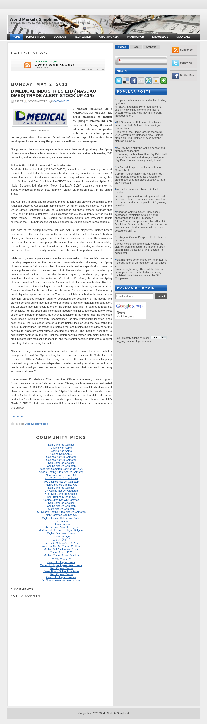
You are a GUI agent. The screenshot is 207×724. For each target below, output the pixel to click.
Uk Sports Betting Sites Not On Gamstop (61, 511)
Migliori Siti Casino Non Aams (61, 549)
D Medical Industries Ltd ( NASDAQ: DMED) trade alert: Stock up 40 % (54, 93)
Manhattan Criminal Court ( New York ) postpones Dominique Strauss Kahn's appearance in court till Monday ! (137, 214)
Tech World (83, 36)
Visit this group (125, 316)
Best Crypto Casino (61, 568)
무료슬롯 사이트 (61, 558)
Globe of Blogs (141, 337)
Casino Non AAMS (61, 453)
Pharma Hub (135, 36)
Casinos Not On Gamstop (61, 456)
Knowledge (160, 36)
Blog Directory (123, 337)
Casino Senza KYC (61, 552)
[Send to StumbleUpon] (148, 82)
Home (16, 36)
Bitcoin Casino (61, 524)
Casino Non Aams (61, 447)
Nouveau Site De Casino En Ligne (61, 546)
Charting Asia (109, 36)
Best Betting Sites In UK (61, 496)
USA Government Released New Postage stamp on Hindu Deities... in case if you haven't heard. (139, 125)
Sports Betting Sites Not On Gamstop (61, 472)
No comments (60, 101)
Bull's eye (29, 424)
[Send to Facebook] (133, 82)
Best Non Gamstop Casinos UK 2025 (61, 468)
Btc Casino (61, 521)
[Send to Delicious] (126, 82)
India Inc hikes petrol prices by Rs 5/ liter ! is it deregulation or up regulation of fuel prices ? (141, 262)
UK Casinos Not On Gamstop (61, 481)
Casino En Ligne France (61, 562)
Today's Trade (35, 36)
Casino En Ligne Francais (61, 577)
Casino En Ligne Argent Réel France (61, 565)
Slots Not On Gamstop (61, 508)
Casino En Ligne (61, 536)
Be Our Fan (187, 75)
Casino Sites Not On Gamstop (61, 499)
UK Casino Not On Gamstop (61, 490)
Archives (151, 47)
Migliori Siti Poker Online (61, 533)
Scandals (183, 36)
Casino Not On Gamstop (61, 465)
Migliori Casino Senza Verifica (61, 555)
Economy (60, 36)
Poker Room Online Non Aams (61, 571)
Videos (122, 47)
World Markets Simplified (34, 19)
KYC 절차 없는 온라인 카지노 (61, 543)
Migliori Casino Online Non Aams (61, 518)
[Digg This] (141, 82)
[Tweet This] (118, 82)
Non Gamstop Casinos (61, 444)
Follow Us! (186, 62)
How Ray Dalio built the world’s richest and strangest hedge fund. (140, 149)
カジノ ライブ (61, 539)
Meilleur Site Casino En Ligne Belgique (61, 530)
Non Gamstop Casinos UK (61, 475)
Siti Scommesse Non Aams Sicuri (61, 580)
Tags (136, 47)
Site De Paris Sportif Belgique (61, 527)
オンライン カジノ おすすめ (61, 478)
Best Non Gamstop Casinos (61, 493)
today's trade (41, 424)
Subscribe (186, 49)
